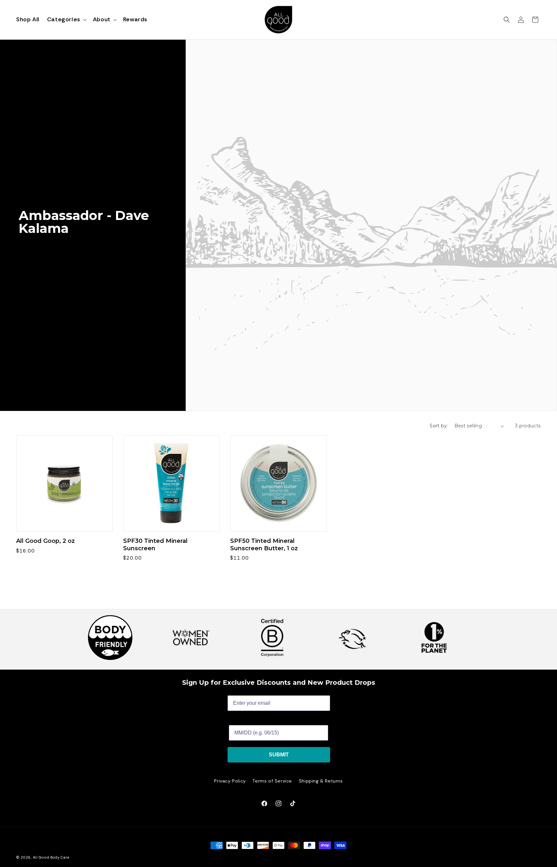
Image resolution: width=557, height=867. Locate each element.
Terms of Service (272, 781)
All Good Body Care (51, 857)
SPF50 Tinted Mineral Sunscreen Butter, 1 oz (264, 544)
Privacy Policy (230, 781)
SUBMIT (279, 754)
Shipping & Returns (321, 781)
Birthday (239, 720)
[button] (66, 19)
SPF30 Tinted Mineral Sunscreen (155, 544)
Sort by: (439, 426)
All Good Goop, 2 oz (45, 540)
